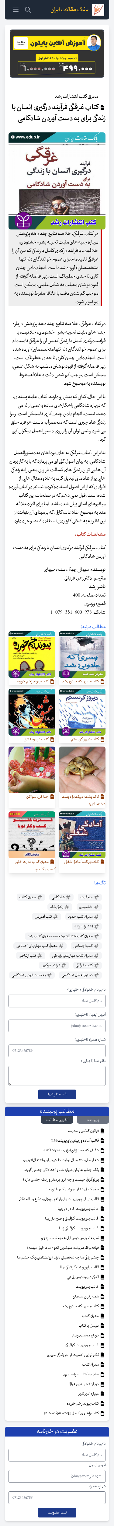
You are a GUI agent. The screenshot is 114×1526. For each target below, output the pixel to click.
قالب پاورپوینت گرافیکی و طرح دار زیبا (72, 1218)
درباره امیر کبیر (89, 1394)
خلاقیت (86, 897)
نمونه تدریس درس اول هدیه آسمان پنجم (70, 1238)
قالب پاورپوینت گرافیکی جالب (77, 1267)
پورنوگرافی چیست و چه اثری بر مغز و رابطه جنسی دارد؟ (61, 1179)
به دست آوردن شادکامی (29, 975)
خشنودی (86, 907)
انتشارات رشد (83, 926)
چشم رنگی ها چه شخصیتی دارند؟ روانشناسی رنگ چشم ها (58, 1257)
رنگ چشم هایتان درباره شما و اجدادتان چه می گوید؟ (61, 1170)
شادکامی (58, 897)
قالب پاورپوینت (87, 1287)
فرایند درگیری (50, 965)
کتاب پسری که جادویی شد (80, 1306)
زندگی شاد (57, 907)
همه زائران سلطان (85, 1296)
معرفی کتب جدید (80, 916)
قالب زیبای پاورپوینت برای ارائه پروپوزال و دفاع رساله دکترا (59, 1199)
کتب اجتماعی (83, 946)
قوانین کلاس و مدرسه (83, 1131)
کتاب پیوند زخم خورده (83, 1403)
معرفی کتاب (27, 897)
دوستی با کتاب (88, 1325)
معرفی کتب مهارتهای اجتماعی (37, 946)
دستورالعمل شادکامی (77, 975)
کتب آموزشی (43, 916)
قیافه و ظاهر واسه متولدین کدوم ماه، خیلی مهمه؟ (63, 1248)
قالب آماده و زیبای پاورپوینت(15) (74, 1140)
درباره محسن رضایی (85, 1335)
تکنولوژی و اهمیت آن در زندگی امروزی (73, 1355)
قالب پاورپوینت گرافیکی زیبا (79, 1228)
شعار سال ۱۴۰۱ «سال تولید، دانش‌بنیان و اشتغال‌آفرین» (60, 1160)
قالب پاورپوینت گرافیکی (82, 1345)
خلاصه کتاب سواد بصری (81, 1374)
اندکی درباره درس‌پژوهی (83, 1277)
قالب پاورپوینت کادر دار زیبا (78, 1209)
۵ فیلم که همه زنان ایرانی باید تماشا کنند (71, 1150)
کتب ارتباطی (28, 955)
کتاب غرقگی (84, 965)
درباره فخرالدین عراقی (83, 1384)
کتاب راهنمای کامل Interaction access (71, 1413)
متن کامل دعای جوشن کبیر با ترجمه (72, 1189)
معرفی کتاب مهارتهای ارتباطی (72, 955)
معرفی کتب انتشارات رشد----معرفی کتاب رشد (60, 936)
